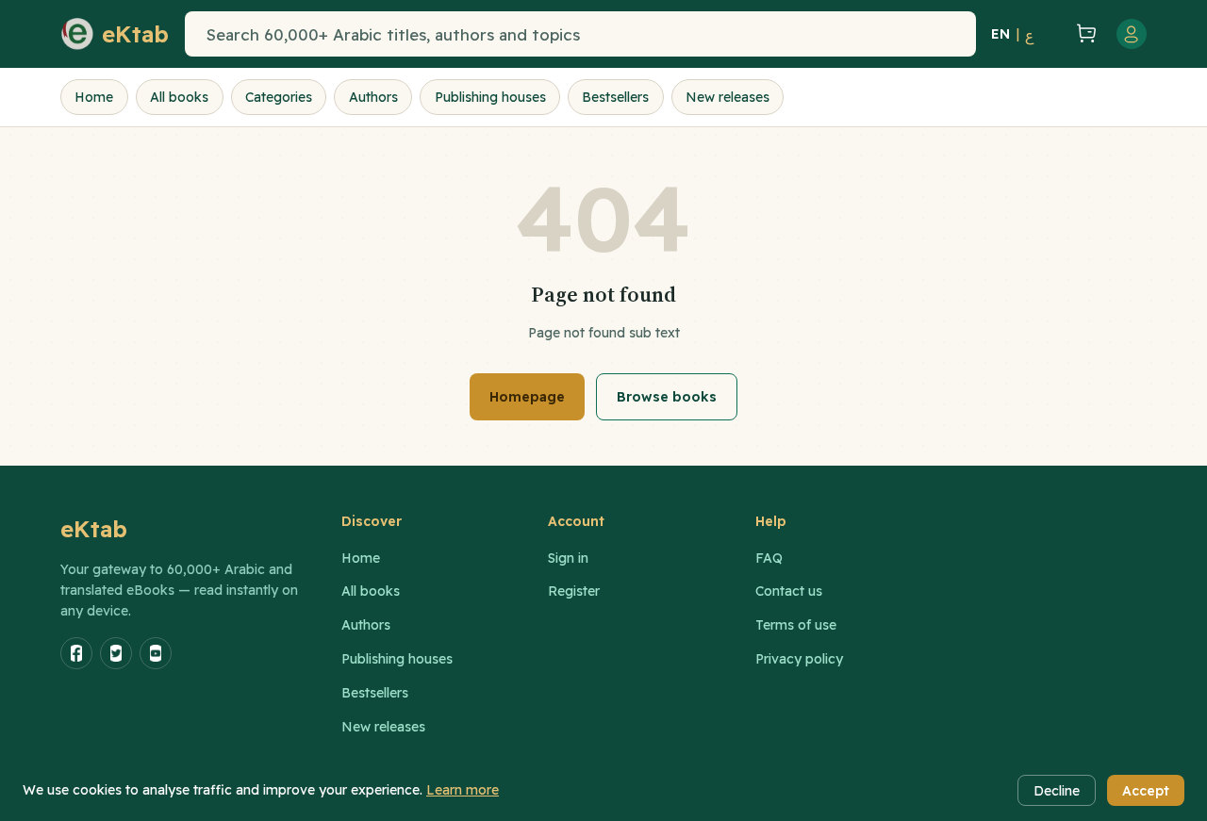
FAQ (769, 558)
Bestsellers (615, 97)
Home (93, 97)
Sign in (568, 558)
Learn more (462, 789)
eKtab (94, 529)
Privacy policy (799, 658)
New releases (727, 97)
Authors (373, 97)
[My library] (1052, 34)
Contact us (788, 591)
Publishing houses (490, 97)
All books (179, 97)
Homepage (527, 396)
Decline (1056, 790)
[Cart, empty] (1086, 34)
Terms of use (795, 624)
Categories (278, 97)
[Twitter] (116, 653)
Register (574, 591)
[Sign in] (1131, 34)
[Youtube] (156, 653)
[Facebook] (76, 653)
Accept (1145, 790)
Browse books (667, 396)
